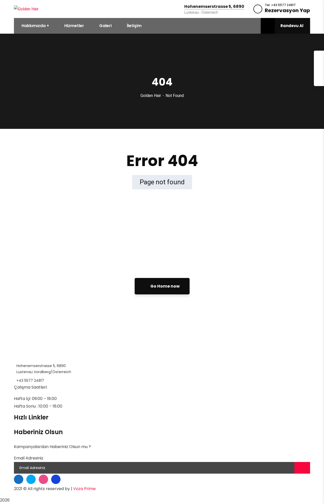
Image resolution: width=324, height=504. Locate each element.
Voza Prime (84, 489)
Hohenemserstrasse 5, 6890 (214, 6)
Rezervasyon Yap (287, 10)
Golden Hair (150, 95)
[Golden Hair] (26, 8)
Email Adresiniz (28, 458)
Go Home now (165, 286)
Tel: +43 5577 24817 (280, 5)
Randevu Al (291, 25)
